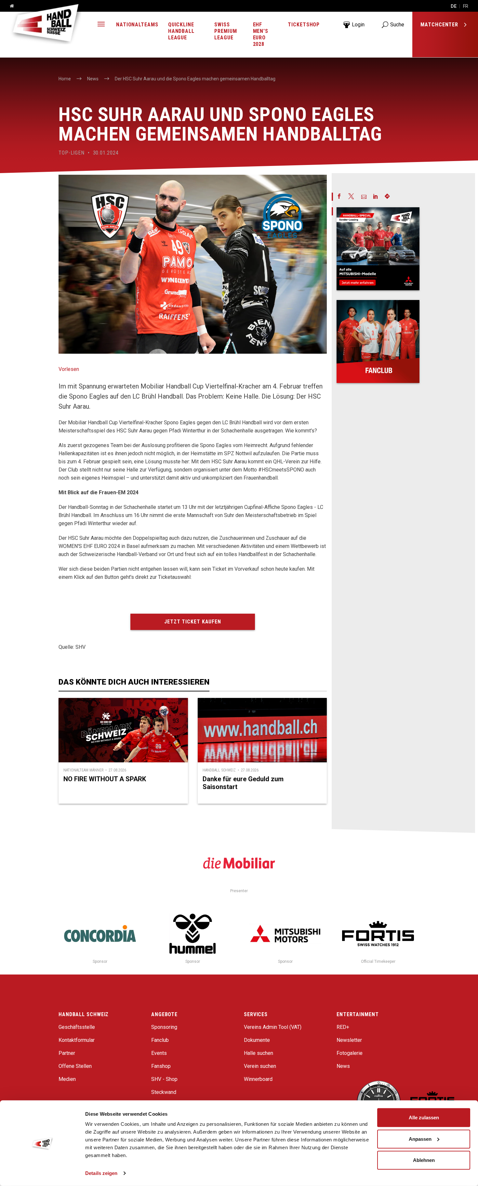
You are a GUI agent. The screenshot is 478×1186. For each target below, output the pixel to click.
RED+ (343, 1027)
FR (465, 6)
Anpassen (420, 1138)
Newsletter (349, 1040)
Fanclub (160, 1040)
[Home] (9, 6)
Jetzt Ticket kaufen (192, 622)
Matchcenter (440, 24)
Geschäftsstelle (77, 1027)
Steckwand (163, 1092)
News (343, 1066)
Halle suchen (258, 1053)
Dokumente (257, 1040)
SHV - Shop (164, 1079)
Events (159, 1053)
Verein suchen (260, 1066)
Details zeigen (101, 1173)
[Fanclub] (378, 341)
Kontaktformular (77, 1040)
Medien (67, 1079)
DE (454, 6)
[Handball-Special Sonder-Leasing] (378, 248)
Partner (67, 1053)
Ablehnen (424, 1160)
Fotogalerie (350, 1053)
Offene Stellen (75, 1066)
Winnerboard (258, 1079)
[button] (101, 25)
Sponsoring (164, 1027)
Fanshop (161, 1066)
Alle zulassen (424, 1117)
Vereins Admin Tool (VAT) (272, 1027)
